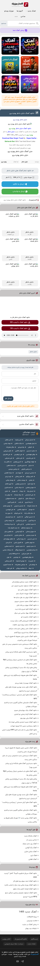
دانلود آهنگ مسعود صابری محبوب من (24, 586)
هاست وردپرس (32, 921)
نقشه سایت (32, 944)
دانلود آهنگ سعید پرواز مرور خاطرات (25, 625)
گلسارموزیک (20, 4)
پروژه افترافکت (32, 917)
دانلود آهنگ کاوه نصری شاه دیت (26, 609)
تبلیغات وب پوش (31, 928)
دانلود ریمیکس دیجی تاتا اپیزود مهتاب (23, 726)
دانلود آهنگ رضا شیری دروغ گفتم (25, 633)
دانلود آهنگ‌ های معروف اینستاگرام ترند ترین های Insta (20, 677)
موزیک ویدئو (9, 11)
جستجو (3, 23)
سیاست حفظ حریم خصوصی (14, 944)
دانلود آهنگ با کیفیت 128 (18, 328)
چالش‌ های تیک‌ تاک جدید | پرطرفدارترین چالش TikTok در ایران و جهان (21, 670)
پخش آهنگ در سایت (29, 925)
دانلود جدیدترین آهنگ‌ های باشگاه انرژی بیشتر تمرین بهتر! (21, 654)
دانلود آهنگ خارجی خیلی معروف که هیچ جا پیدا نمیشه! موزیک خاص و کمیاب (21, 638)
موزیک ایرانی (28, 177)
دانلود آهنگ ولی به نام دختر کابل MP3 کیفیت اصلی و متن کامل (19, 732)
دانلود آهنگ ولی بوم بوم (28, 718)
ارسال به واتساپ (19, 191)
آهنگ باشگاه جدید (30, 836)
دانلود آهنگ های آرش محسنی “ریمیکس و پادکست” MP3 (19, 697)
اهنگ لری (34, 855)
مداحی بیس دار (31, 840)
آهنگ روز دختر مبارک (30, 844)
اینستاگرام (34, 939)
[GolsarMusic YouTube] (17, 961)
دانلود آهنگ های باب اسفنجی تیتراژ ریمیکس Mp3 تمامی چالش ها (20, 662)
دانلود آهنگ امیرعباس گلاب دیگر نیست (23, 621)
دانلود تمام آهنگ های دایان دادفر (19, 171)
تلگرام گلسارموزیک (21, 939)
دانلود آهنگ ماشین (26, 424)
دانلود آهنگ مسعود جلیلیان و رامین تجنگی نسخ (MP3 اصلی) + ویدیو (21, 895)
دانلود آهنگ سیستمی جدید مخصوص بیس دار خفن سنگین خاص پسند (19, 646)
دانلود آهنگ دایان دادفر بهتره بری (21, 113)
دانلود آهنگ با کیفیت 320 (18, 322)
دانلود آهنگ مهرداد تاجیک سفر (26, 594)
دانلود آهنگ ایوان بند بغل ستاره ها (25, 597)
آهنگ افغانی (32, 859)
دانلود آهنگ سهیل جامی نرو (27, 590)
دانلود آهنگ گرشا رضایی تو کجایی (25, 714)
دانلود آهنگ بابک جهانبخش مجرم (25, 710)
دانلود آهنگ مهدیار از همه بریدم (26, 683)
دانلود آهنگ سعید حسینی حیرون (26, 601)
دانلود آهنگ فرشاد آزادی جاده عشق (25, 889)
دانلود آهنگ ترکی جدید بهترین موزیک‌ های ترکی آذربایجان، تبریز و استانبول (21, 689)
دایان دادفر (33, 352)
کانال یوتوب (6, 939)
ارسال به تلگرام (18, 184)
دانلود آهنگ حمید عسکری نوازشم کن (24, 582)
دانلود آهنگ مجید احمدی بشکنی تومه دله (23, 722)
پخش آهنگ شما (18, 30)
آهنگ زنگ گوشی (31, 848)
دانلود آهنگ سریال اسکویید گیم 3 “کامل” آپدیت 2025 (20, 875)
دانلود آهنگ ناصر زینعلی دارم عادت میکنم (23, 629)
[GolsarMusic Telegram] (22, 961)
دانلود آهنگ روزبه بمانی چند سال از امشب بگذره (21, 885)
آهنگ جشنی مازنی (30, 852)
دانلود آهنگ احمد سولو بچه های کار (25, 881)
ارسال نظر (8, 398)
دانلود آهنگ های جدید (25, 416)
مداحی (23, 16)
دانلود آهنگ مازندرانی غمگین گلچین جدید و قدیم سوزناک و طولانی (20, 705)
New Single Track (16, 138)
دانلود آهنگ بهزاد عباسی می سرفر (25, 613)
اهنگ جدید (32, 11)
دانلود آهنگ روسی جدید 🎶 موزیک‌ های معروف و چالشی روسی (20, 820)
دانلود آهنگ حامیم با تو (29, 617)
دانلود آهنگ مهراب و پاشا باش (27, 605)
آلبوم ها (20, 11)
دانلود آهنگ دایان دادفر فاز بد (20, 317)
